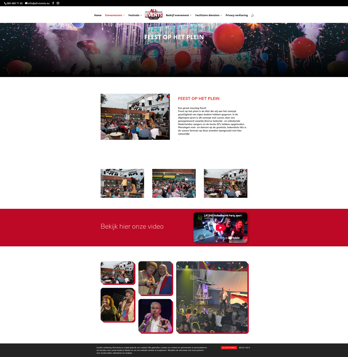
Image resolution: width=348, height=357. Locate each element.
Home (98, 15)
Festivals (133, 15)
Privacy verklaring (237, 15)
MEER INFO (244, 348)
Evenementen (113, 15)
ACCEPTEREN (229, 348)
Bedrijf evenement (177, 15)
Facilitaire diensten (207, 15)
